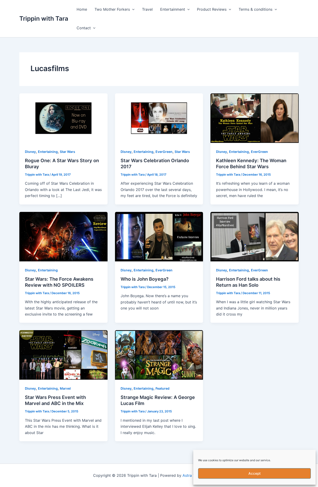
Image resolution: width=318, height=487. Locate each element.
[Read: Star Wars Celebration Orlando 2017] (159, 117)
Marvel (65, 388)
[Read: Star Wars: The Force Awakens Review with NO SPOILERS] (63, 236)
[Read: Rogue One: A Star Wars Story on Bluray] (63, 117)
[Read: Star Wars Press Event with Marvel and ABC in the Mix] (63, 354)
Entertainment (172, 9)
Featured (162, 388)
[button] (132, 9)
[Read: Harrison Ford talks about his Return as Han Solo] (254, 236)
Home (82, 9)
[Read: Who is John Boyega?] (159, 236)
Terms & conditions (255, 9)
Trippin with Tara (43, 18)
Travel (147, 9)
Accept (254, 473)
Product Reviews (212, 9)
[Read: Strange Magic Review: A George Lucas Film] (159, 354)
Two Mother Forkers (112, 9)
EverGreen (164, 152)
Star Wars (67, 152)
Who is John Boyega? (145, 279)
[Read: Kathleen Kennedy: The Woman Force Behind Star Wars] (254, 117)
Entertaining (48, 152)
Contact (84, 28)
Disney (30, 152)
